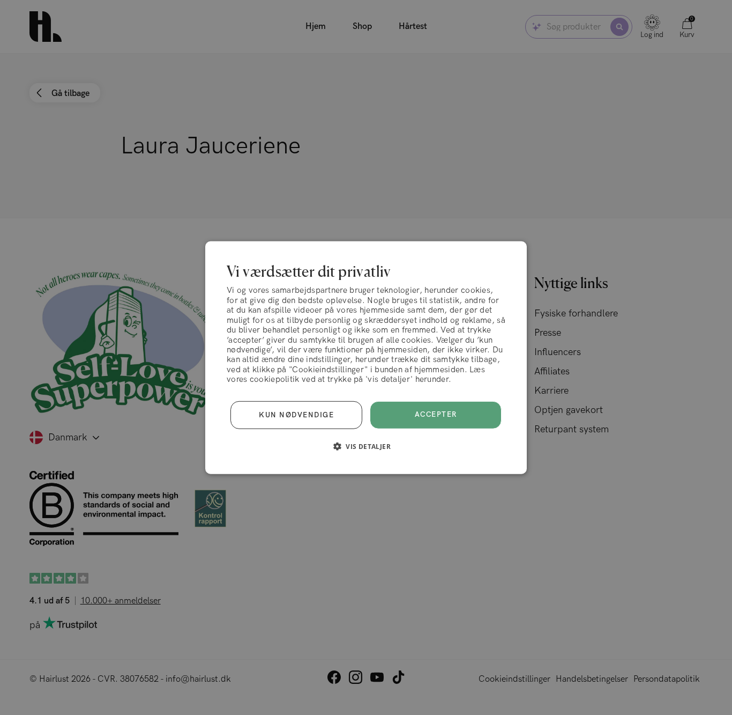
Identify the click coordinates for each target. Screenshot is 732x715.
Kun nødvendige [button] (296, 414)
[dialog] (366, 357)
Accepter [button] (436, 414)
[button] (366, 446)
